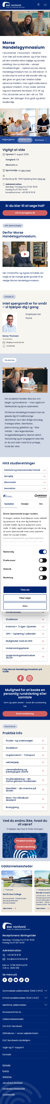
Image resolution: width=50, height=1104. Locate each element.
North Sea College (12, 894)
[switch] (43, 560)
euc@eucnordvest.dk (17, 959)
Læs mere (26, 170)
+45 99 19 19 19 (14, 955)
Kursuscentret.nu (11, 1012)
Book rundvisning (25, 713)
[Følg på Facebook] (4, 980)
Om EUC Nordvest (12, 1026)
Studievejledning (26, 846)
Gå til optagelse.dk (25, 212)
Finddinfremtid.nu (26, 840)
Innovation (9, 488)
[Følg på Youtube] (16, 980)
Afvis (25, 606)
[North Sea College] (16, 891)
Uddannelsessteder (13, 1019)
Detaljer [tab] (25, 504)
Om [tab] (41, 504)
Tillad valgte (25, 598)
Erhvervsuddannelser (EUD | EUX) (20, 997)
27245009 (10, 346)
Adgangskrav (8, 139)
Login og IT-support (13, 1047)
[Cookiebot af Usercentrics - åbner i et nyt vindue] (35, 496)
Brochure (39, 140)
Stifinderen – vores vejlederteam (20, 1033)
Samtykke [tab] (9, 504)
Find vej (41, 179)
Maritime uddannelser (14, 1005)
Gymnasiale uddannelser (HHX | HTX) (22, 990)
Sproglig (8, 476)
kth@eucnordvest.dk (15, 342)
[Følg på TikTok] (21, 980)
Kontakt (6, 1054)
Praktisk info (25, 139)
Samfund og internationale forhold (22, 470)
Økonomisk (10, 482)
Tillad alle (25, 590)
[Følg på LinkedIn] (27, 980)
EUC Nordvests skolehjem (16, 1040)
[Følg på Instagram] (10, 980)
